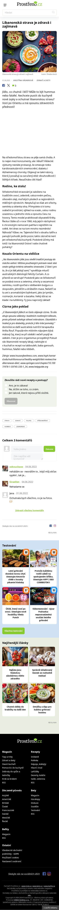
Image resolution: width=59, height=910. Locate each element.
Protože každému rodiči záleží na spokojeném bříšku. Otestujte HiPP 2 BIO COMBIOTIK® (43, 576)
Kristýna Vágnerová (23, 80)
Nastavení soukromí (11, 861)
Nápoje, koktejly (38, 764)
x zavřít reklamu (50, 907)
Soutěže (35, 806)
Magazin (35, 795)
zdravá (17, 420)
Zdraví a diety (43, 80)
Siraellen (14, 481)
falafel (29, 420)
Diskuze (34, 803)
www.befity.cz (49, 886)
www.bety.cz (37, 886)
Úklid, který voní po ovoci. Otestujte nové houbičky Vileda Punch (15, 613)
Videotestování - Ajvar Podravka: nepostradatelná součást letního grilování (43, 614)
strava (7, 420)
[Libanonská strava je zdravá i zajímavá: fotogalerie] (29, 51)
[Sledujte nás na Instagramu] (55, 526)
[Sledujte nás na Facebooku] (51, 526)
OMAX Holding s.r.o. (21, 900)
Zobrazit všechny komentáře (29, 510)
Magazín (7, 751)
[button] (53, 12)
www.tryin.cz (26, 886)
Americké (6, 799)
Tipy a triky (7, 756)
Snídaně (35, 756)
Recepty (35, 751)
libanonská (20, 426)
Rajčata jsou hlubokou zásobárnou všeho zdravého (15, 674)
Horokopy (35, 799)
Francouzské (8, 810)
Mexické (6, 817)
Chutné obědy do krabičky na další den (15, 708)
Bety (33, 790)
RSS (4, 782)
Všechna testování (13, 630)
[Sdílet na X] (8, 86)
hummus (8, 426)
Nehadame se (16, 486)
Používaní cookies (10, 857)
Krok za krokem (9, 778)
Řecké (5, 821)
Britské (5, 803)
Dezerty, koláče (38, 775)
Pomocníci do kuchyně (12, 767)
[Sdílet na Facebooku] (3, 86)
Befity (5, 829)
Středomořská (42, 420)
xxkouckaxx (16, 466)
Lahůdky (35, 771)
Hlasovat (11, 401)
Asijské (5, 795)
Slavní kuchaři (9, 764)
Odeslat (49, 449)
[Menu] (5, 5)
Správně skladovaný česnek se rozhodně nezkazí (42, 673)
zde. (29, 895)
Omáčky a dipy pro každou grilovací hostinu (42, 709)
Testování (35, 810)
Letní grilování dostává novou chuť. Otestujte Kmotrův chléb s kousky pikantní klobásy (15, 576)
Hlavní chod (36, 767)
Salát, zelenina (38, 778)
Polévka (34, 760)
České (5, 806)
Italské (5, 813)
